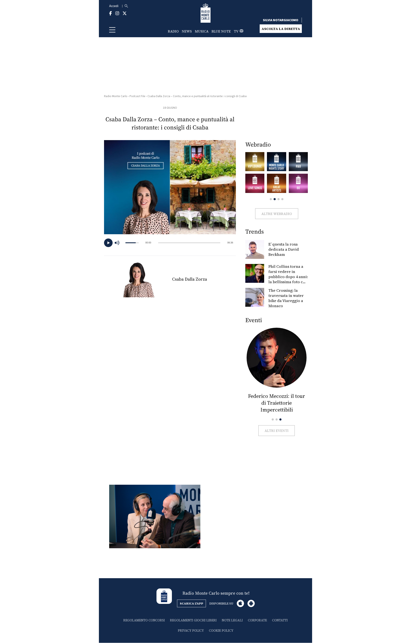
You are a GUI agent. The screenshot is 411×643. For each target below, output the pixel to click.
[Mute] (119, 243)
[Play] (108, 243)
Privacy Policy (191, 630)
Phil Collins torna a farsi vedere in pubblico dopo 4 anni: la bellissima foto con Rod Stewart (288, 277)
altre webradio (276, 213)
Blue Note (221, 31)
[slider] (189, 242)
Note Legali (232, 620)
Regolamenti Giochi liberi (193, 620)
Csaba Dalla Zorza (189, 279)
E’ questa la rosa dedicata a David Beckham (283, 249)
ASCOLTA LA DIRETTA (280, 28)
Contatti (280, 620)
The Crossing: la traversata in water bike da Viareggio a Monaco (286, 298)
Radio (173, 31)
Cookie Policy (221, 630)
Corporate (257, 620)
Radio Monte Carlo (115, 96)
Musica (201, 31)
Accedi (113, 6)
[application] (170, 243)
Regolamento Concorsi (144, 620)
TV (236, 31)
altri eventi (277, 430)
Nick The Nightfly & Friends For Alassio (277, 399)
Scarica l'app (191, 603)
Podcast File (137, 96)
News (187, 31)
